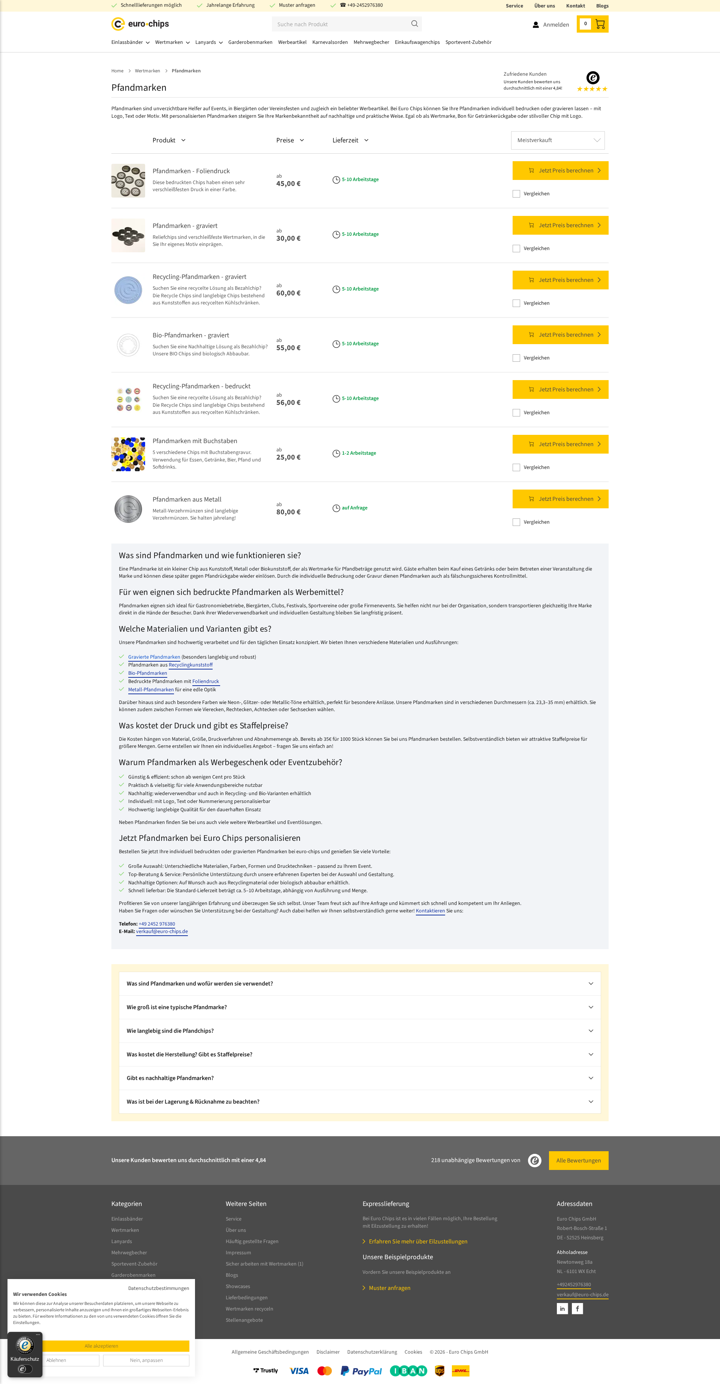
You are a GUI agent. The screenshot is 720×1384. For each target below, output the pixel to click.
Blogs (602, 6)
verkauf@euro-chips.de (162, 931)
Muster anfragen (297, 5)
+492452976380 (574, 1284)
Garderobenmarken (133, 1275)
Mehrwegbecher (129, 1253)
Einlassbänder (127, 1219)
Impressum (238, 1253)
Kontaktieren (430, 911)
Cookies (413, 1352)
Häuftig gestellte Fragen (252, 1241)
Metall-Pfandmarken (151, 689)
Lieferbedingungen (247, 1298)
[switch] (25, 1369)
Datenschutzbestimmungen (158, 1288)
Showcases (238, 1286)
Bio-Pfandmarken (147, 673)
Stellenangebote (244, 1320)
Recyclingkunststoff (191, 665)
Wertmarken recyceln (249, 1309)
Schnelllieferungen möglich (151, 5)
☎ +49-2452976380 (361, 5)
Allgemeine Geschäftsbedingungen (270, 1352)
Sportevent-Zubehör (134, 1264)
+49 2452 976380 (157, 924)
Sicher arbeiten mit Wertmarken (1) (264, 1264)
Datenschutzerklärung (372, 1352)
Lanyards (121, 1241)
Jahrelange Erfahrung (230, 5)
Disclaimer (328, 1352)
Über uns (544, 6)
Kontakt (575, 6)
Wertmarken (125, 1230)
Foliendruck (206, 681)
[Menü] (37, 1336)
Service (514, 6)
